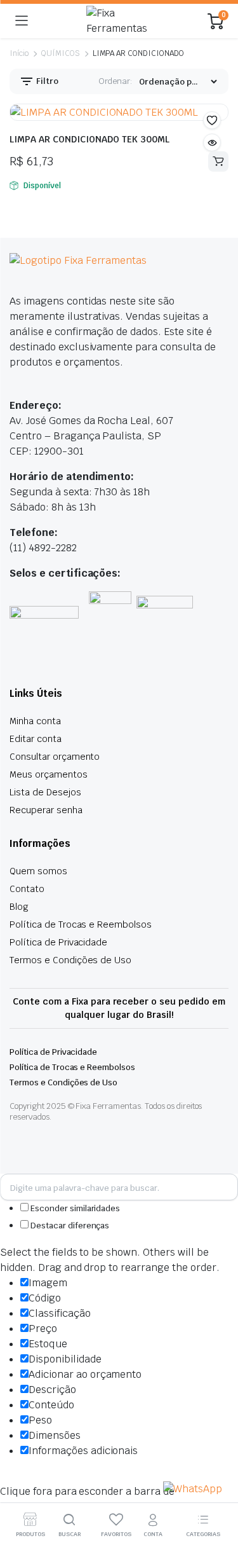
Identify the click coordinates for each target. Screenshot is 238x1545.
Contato (27, 889)
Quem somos (38, 871)
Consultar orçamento (55, 756)
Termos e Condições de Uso (70, 960)
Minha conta (35, 721)
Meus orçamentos (49, 774)
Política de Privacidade (58, 942)
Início (19, 53)
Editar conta (36, 739)
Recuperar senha (46, 810)
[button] (212, 120)
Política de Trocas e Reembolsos (81, 924)
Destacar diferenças (69, 1225)
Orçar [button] (218, 161)
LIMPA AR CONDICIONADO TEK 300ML (89, 139)
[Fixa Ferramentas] (118, 21)
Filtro (46, 81)
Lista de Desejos (45, 792)
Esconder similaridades (74, 1208)
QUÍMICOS (60, 53)
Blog (19, 906)
